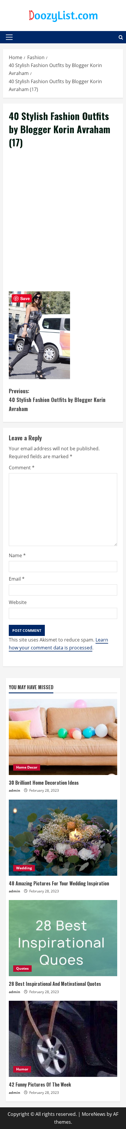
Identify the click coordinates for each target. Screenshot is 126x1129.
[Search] (121, 37)
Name (17, 555)
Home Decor (26, 767)
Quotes (22, 968)
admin (14, 790)
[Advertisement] (63, 226)
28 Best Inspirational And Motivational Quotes (55, 983)
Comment (22, 467)
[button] (9, 37)
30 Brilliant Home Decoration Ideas (44, 782)
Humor (22, 1069)
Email (17, 579)
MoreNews (93, 1114)
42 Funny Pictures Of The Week (40, 1084)
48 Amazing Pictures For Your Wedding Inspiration (59, 883)
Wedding (24, 867)
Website (18, 602)
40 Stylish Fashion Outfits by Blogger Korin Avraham (57, 400)
